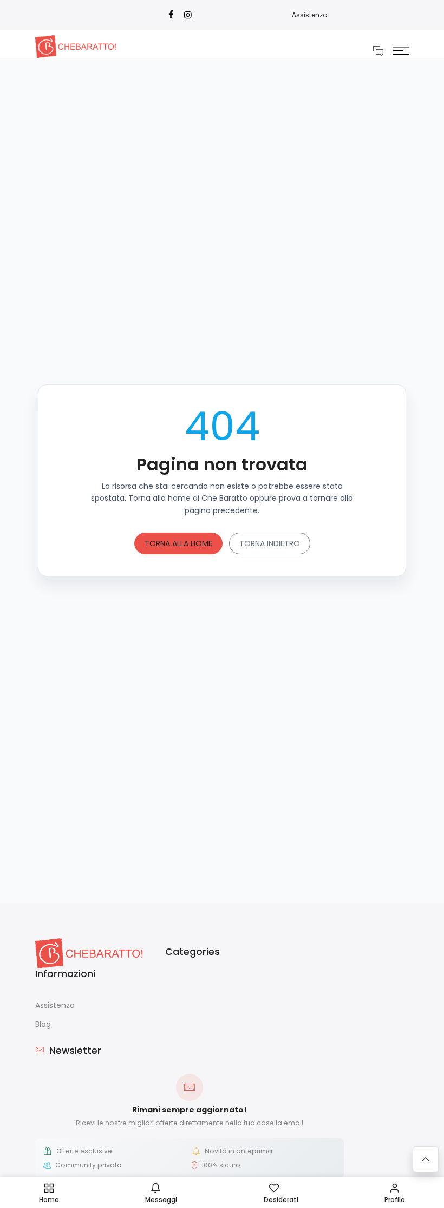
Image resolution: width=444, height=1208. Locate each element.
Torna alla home (178, 543)
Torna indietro (269, 543)
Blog (43, 1024)
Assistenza (310, 14)
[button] (401, 50)
